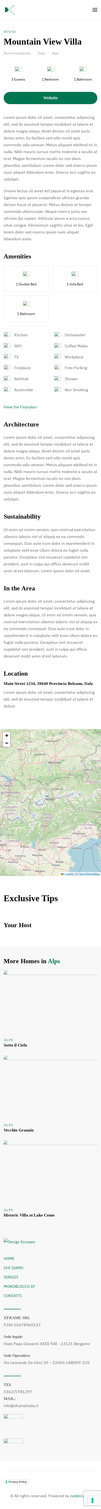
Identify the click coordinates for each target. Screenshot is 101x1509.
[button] (94, 10)
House (10, 32)
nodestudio (80, 1495)
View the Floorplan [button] (20, 406)
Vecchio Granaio (19, 1130)
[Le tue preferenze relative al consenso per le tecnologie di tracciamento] (92, 1500)
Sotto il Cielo (15, 1045)
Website (50, 98)
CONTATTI (13, 1295)
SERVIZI (11, 1277)
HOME (9, 1258)
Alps (54, 961)
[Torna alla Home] (10, 10)
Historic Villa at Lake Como (29, 1215)
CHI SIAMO (13, 1267)
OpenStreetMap (89, 874)
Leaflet (69, 874)
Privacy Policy (18, 1482)
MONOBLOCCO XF (19, 1286)
